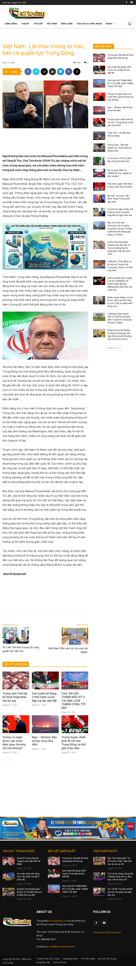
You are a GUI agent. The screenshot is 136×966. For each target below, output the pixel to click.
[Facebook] (126, 3)
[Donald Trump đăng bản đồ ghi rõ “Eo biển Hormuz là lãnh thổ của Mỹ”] (8, 892)
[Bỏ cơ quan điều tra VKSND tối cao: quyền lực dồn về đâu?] (99, 173)
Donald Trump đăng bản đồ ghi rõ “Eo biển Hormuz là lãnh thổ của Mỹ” (29, 892)
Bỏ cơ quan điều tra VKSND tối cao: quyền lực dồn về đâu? (119, 173)
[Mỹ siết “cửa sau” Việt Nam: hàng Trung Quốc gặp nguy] (99, 198)
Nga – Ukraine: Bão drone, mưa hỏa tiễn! (44, 740)
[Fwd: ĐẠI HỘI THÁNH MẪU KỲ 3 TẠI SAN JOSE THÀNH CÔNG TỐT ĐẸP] (74, 680)
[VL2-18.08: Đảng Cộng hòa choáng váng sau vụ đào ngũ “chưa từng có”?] (99, 876)
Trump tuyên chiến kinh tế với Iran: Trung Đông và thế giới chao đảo (73, 742)
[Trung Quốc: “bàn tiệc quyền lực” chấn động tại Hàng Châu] (99, 147)
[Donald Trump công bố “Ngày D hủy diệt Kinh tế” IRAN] (8, 861)
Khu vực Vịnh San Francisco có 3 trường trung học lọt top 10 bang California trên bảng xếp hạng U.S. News (119, 228)
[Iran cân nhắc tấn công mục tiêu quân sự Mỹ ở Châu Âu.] (8, 876)
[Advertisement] (43, 33)
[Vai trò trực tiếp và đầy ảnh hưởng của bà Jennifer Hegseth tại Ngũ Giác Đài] (99, 212)
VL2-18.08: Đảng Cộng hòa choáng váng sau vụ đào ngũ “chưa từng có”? (120, 876)
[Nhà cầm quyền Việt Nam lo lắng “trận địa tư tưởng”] (99, 186)
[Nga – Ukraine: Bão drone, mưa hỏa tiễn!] (45, 724)
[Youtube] (131, 3)
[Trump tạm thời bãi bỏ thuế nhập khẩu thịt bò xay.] (15, 680)
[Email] (44, 71)
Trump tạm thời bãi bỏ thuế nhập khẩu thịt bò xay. (14, 697)
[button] (129, 24)
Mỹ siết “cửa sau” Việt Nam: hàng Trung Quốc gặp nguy (118, 199)
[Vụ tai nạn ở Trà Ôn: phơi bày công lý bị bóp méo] (99, 161)
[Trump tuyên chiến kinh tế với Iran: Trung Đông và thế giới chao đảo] (74, 724)
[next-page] (10, 758)
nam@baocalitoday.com (62, 946)
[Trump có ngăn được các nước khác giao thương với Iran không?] (15, 724)
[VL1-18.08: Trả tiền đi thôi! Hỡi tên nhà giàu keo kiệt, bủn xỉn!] (99, 892)
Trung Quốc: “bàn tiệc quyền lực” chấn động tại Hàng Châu (119, 148)
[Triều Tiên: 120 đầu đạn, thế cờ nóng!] (99, 135)
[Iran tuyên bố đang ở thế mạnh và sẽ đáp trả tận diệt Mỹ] (45, 680)
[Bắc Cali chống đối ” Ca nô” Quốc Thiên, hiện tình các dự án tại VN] (99, 861)
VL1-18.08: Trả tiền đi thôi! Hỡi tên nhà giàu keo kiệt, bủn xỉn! (120, 892)
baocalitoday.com (57, 920)
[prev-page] (4, 758)
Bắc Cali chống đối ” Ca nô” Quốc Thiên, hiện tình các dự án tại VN (119, 861)
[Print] (52, 71)
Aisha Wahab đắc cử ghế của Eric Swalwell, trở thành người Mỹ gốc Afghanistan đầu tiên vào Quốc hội (119, 284)
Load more (112, 347)
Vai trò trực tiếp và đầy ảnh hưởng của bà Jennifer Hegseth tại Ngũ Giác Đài (120, 212)
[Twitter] (36, 71)
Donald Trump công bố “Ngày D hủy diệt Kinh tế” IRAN (29, 861)
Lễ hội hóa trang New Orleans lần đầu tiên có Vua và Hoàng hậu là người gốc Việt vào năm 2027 (119, 248)
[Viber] (68, 71)
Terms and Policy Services (107, 932)
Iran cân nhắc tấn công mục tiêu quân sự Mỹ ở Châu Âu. (28, 876)
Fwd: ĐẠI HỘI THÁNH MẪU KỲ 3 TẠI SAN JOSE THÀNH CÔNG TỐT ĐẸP (73, 701)
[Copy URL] (76, 71)
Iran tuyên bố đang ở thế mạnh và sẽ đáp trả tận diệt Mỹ (44, 697)
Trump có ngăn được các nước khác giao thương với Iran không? (14, 742)
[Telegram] (60, 71)
